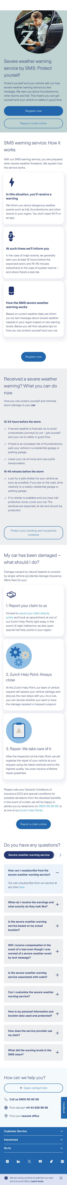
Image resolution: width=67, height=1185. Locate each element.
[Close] (61, 1178)
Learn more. (37, 1181)
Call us (24, 1099)
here (21, 887)
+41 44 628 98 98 (36, 1107)
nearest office (30, 1115)
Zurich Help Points (31, 810)
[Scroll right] (59, 855)
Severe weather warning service (29, 854)
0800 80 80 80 (48, 806)
